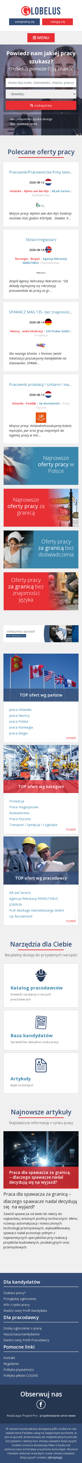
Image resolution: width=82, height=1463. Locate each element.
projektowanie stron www (57, 1415)
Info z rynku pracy (16, 1304)
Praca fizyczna (20, 819)
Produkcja (41, 335)
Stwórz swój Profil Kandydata (25, 1310)
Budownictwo (41, 195)
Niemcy (15, 331)
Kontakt (9, 1358)
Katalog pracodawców (36, 988)
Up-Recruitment (21, 916)
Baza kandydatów (31, 1035)
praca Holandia (20, 709)
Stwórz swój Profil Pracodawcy (26, 1340)
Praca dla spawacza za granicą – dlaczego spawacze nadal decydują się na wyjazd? (39, 1177)
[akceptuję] (55, 1457)
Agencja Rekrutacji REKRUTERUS (33, 898)
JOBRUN (15, 904)
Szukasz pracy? (14, 1293)
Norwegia (21, 259)
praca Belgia (18, 733)
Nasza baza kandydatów (21, 1334)
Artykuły (20, 1079)
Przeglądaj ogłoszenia (19, 1299)
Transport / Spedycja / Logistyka (33, 825)
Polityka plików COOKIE (20, 1375)
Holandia (15, 191)
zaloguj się (57, 22)
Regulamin (11, 1363)
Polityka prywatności (18, 1369)
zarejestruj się (24, 22)
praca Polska (18, 721)
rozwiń (71, 738)
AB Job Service (20, 892)
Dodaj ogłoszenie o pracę (22, 1328)
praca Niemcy (19, 715)
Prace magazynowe (23, 807)
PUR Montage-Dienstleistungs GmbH (36, 910)
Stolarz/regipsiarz (41, 239)
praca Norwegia (21, 727)
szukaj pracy (43, 105)
